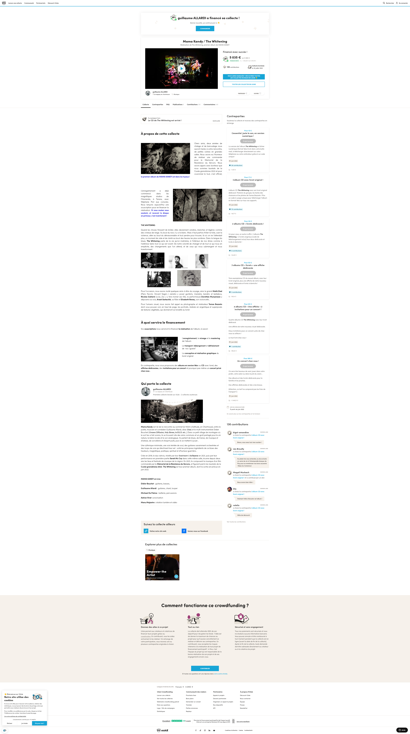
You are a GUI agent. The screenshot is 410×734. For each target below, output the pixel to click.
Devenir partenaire (219, 698)
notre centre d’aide (220, 674)
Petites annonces (192, 708)
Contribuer (205, 668)
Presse (242, 705)
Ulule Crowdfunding (165, 692)
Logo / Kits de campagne (166, 708)
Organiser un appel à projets (223, 702)
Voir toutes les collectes (165, 698)
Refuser (9, 723)
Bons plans (189, 698)
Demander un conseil (193, 702)
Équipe (242, 702)
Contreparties (157, 104)
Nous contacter (245, 698)
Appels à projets (218, 695)
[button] (5, 730)
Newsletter (243, 708)
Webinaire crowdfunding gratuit (168, 702)
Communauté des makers (196, 692)
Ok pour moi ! (39, 723)
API (214, 708)
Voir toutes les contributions (236, 522)
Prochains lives (191, 695)
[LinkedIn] (209, 730)
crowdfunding (146, 636)
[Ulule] (173, 730)
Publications (178, 104)
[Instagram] (205, 730)
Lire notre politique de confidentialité (15, 716)
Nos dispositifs (218, 705)
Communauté (29, 3)
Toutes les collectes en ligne (244, 84)
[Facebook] (196, 730)
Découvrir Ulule (245, 695)
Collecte (146, 104)
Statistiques (161, 711)
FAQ (168, 104)
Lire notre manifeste (243, 721)
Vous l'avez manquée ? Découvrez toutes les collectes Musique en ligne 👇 (244, 77)
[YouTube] (214, 730)
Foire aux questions (163, 705)
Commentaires (211, 104)
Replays (188, 711)
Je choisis (25, 723)
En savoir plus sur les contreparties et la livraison (243, 414)
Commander (205, 28)
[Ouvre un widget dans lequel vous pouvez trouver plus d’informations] (402, 730)
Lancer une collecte (15, 3)
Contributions (193, 104)
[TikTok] (200, 730)
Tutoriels (189, 705)
